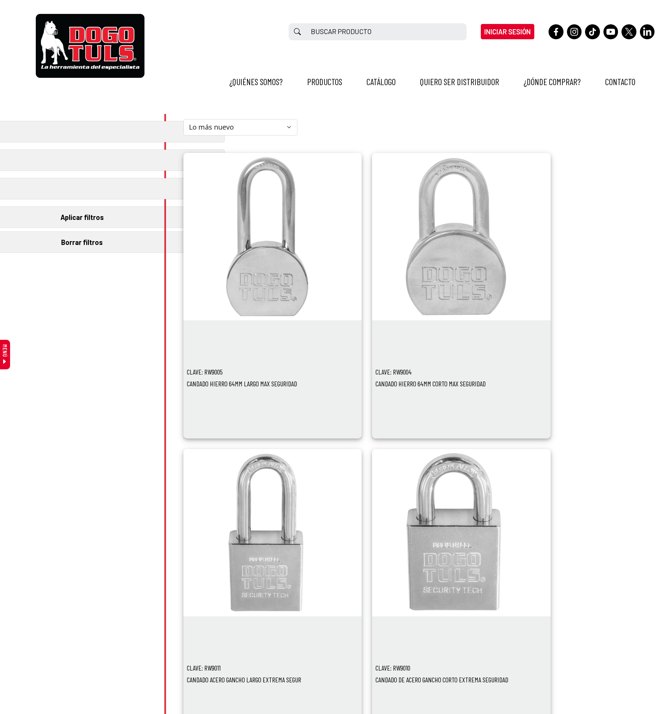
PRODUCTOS (324, 81)
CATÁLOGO (381, 81)
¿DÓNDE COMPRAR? (552, 81)
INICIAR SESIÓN (507, 31)
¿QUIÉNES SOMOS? (256, 81)
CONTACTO (620, 81)
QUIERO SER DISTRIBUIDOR (459, 81)
